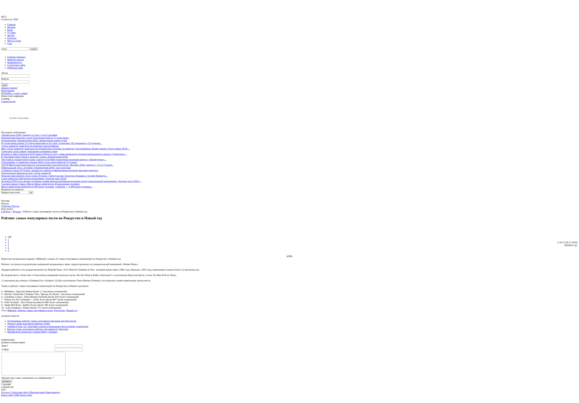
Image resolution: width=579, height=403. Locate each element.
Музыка (11, 27)
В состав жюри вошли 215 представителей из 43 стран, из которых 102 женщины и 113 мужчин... (51, 143)
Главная (11, 24)
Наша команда (52, 392)
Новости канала (15, 59)
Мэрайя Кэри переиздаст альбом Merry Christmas (32, 332)
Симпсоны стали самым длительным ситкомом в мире (29, 151)
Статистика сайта (16, 65)
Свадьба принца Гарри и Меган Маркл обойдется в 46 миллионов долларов (40, 184)
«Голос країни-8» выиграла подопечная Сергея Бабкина (30, 146)
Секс (9, 43)
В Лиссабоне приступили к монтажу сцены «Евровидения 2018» (34, 157)
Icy (575, 245)
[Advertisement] (56, 8)
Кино (10, 30)
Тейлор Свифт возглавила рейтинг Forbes (28, 323)
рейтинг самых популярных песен (35, 310)
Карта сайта (7, 395)
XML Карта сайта (23, 395)
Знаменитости (14, 62)
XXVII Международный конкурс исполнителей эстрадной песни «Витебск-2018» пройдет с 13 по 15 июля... (57, 165)
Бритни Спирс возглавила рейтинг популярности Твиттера (37, 329)
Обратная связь (15, 68)
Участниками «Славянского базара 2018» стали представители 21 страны (39, 162)
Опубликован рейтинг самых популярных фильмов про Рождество (41, 321)
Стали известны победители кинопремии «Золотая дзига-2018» (34, 178)
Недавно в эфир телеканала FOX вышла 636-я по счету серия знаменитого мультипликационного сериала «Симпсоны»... (64, 154)
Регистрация (7, 90)
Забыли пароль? (9, 88)
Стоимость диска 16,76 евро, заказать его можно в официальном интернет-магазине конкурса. (49, 170)
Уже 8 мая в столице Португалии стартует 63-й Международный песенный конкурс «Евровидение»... (53, 159)
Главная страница (16, 57)
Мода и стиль (14, 41)
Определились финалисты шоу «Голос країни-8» (26, 173)
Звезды (10, 35)
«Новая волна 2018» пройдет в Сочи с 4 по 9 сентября (29, 135)
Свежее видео (8, 101)
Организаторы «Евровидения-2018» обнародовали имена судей (34, 140)
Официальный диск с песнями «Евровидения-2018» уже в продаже (36, 167)
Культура (11, 38)
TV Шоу (11, 32)
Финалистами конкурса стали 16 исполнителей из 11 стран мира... (35, 138)
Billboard (11, 310)
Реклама (5, 392)
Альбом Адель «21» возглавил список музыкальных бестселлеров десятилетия (47, 326)
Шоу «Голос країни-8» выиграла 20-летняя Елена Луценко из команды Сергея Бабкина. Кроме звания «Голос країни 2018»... (65, 148)
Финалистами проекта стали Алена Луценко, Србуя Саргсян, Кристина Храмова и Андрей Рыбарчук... (54, 176)
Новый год (72, 310)
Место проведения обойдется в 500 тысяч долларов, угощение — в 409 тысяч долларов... (47, 186)
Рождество (59, 310)
